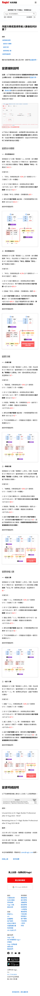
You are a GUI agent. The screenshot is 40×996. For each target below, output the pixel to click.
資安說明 (10, 902)
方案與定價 (11, 898)
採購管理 (24, 902)
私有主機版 (11, 900)
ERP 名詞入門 (11, 930)
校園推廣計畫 (11, 926)
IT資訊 (23, 923)
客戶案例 (10, 921)
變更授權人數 (6, 51)
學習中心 (10, 914)
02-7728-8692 (12, 974)
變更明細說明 (6, 54)
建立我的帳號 (20, 880)
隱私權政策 (24, 992)
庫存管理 (24, 900)
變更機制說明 (6, 40)
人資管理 (24, 909)
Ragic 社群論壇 (12, 944)
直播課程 (10, 919)
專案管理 (24, 912)
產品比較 (10, 907)
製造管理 (24, 905)
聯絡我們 (10, 949)
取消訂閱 (8, 90)
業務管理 (24, 898)
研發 (22, 926)
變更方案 (5, 47)
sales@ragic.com (27, 852)
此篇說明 (33, 60)
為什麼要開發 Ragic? (13, 940)
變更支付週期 (6, 44)
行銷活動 (24, 914)
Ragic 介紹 (10, 937)
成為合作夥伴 (11, 923)
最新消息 (10, 947)
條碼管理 (24, 907)
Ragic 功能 (10, 905)
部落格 (9, 942)
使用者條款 (15, 992)
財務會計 (24, 916)
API (8, 916)
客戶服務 (24, 919)
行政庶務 (24, 921)
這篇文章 (33, 77)
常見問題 (10, 928)
